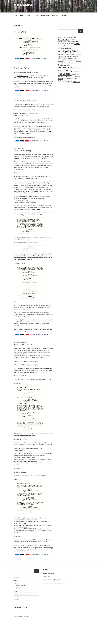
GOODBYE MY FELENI (21, 585)
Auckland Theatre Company (64, 41)
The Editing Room (76, 70)
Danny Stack (61, 45)
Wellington (76, 81)
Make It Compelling (22, 150)
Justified (72, 54)
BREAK (60, 43)
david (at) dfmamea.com (49, 573)
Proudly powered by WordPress (21, 616)
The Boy (80, 68)
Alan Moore (60, 37)
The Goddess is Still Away (25, 100)
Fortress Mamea (64, 48)
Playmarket (66, 60)
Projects (28, 15)
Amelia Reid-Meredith (70, 37)
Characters (71, 43)
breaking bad (65, 43)
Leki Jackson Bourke (72, 56)
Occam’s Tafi (20, 32)
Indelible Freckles (45, 15)
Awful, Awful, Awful (23, 344)
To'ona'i (61, 81)
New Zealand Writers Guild (67, 59)
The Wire (75, 78)
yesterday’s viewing (22, 76)
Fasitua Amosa (67, 45)
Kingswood (78, 54)
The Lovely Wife (68, 76)
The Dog (68, 70)
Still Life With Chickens (67, 68)
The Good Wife (75, 74)
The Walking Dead (68, 78)
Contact (64, 15)
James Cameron (61, 54)
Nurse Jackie (60, 60)
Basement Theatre (75, 41)
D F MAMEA (23, 5)
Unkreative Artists (69, 81)
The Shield (60, 78)
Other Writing (55, 15)
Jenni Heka (67, 54)
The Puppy (77, 76)
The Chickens (61, 70)
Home (15, 15)
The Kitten (61, 76)
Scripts (36, 15)
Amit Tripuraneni (63, 39)
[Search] (80, 31)
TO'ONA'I (18, 588)
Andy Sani (72, 39)
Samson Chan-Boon (69, 63)
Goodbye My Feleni (68, 51)
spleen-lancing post (27, 154)
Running (60, 63)
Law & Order (62, 56)
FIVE (73, 46)
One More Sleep (21, 68)
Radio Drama (73, 60)
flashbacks (22, 131)
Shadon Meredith (64, 65)
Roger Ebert (44, 352)
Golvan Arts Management (59, 583)
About (21, 15)
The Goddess (65, 73)
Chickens (77, 43)
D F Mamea (16, 577)
